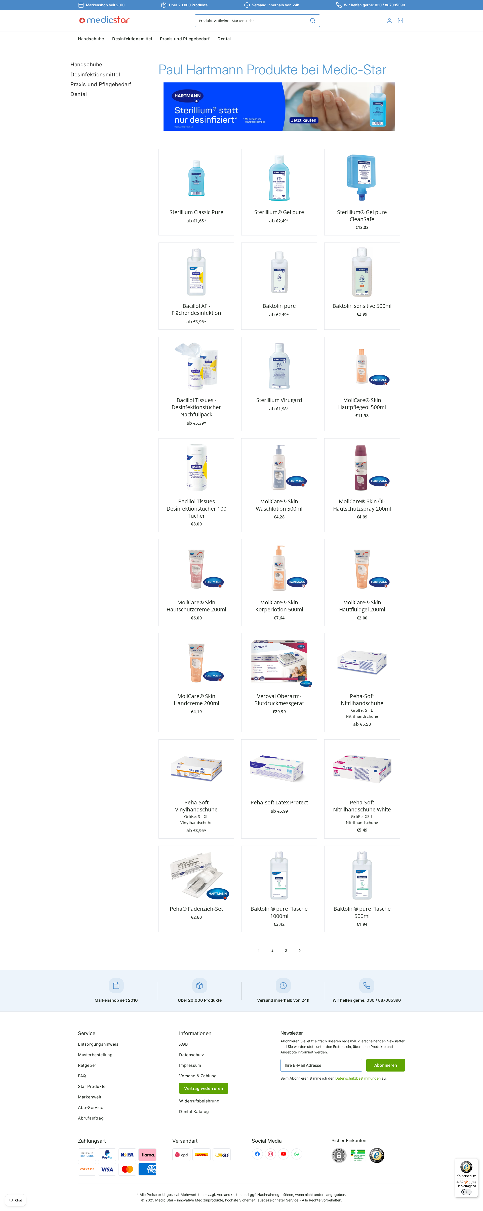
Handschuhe (86, 64)
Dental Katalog (194, 1111)
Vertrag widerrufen (203, 1088)
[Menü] (475, 1161)
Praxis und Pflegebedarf (100, 84)
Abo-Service (90, 1107)
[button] (400, 20)
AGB (183, 1044)
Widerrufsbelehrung (199, 1100)
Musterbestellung (95, 1054)
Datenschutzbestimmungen (358, 1078)
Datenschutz (191, 1054)
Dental (78, 94)
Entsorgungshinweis (98, 1044)
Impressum (190, 1065)
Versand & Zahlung (198, 1075)
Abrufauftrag (91, 1118)
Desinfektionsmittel (95, 74)
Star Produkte (92, 1086)
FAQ (82, 1075)
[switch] (466, 1192)
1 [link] (259, 950)
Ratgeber (87, 1065)
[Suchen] (312, 20)
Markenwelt (89, 1096)
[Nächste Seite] (299, 950)
